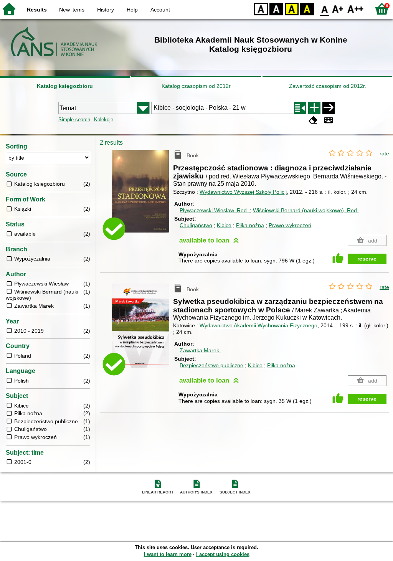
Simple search (74, 119)
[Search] (328, 108)
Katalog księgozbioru (65, 86)
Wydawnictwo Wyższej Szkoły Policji (243, 192)
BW (276, 8)
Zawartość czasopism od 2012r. (327, 86)
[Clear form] (313, 120)
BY (307, 8)
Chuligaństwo (196, 225)
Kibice (224, 225)
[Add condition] (314, 108)
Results (37, 10)
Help (132, 10)
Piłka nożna (250, 225)
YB (291, 8)
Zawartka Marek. (200, 350)
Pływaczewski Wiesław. (214, 210)
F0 (325, 8)
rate (384, 153)
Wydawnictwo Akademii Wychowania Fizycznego (258, 325)
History (105, 10)
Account (160, 10)
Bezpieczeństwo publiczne (211, 365)
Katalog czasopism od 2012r (196, 86)
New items (71, 10)
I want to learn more (168, 554)
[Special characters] (328, 120)
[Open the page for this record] (142, 197)
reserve (366, 259)
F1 (338, 8)
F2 (355, 8)
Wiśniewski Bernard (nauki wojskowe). (305, 210)
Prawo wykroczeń (290, 225)
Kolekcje (103, 119)
